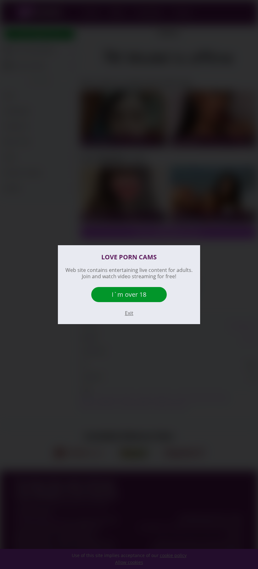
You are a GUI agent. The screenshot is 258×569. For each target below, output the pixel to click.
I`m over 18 (129, 294)
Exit (129, 313)
